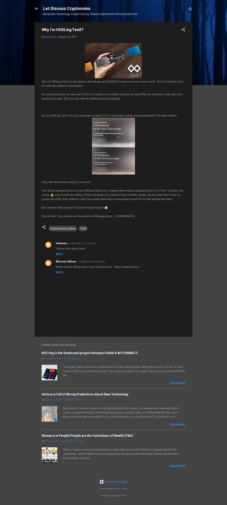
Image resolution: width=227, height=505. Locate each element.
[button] (183, 30)
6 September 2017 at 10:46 (82, 243)
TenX (83, 228)
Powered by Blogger (116, 481)
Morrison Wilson (66, 261)
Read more (177, 383)
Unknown (61, 243)
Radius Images (121, 488)
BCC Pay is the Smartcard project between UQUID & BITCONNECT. (90, 353)
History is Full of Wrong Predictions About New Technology (85, 394)
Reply (59, 254)
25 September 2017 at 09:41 (92, 261)
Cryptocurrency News (63, 228)
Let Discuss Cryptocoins (66, 8)
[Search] (190, 9)
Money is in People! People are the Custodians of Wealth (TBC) (87, 435)
